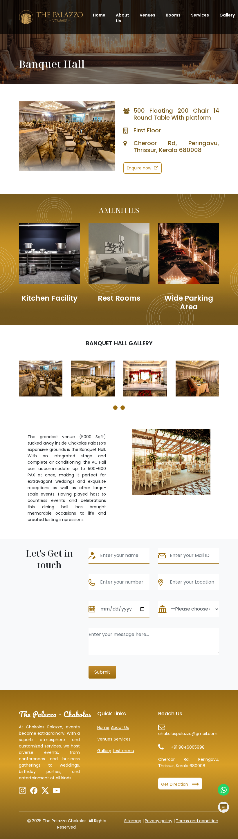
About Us (122, 18)
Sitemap (132, 821)
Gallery (227, 15)
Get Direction (175, 784)
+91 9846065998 (188, 747)
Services (200, 15)
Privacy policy (158, 821)
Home (99, 15)
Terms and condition (197, 821)
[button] (115, 407)
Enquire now (139, 168)
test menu (123, 751)
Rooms (173, 15)
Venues (147, 15)
